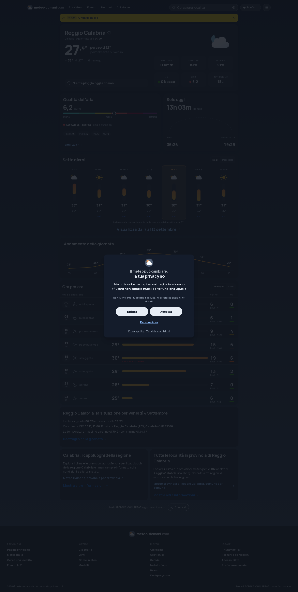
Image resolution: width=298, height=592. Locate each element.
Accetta (166, 312)
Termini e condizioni (158, 331)
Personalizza (149, 322)
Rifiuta (132, 312)
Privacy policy (136, 331)
